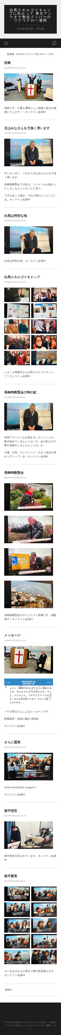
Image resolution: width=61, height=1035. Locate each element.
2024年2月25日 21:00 (15, 133)
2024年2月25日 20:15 (15, 815)
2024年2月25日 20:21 (15, 640)
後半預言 (10, 810)
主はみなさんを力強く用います (27, 128)
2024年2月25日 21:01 (15, 68)
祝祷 (7, 62)
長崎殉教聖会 (14, 472)
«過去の (8, 989)
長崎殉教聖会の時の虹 (20, 392)
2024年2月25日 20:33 (15, 477)
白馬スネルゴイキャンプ (22, 277)
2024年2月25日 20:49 (15, 282)
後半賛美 (10, 876)
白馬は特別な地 (15, 215)
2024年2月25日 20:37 (15, 397)
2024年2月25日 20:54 (15, 220)
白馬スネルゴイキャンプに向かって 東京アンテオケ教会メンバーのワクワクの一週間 (30, 15)
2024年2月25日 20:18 (15, 747)
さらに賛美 (12, 742)
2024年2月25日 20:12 (15, 881)
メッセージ (12, 635)
